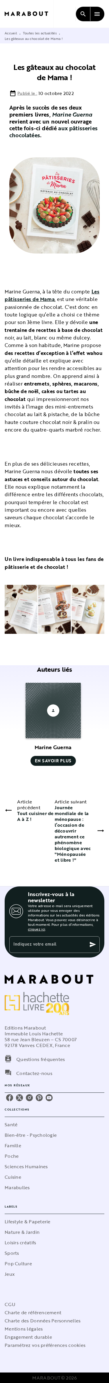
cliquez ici (36, 929)
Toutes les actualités (40, 33)
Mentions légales (24, 1328)
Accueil (11, 33)
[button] (53, 724)
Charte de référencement (33, 1312)
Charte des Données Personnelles (43, 1320)
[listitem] (10, 1098)
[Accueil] (29, 14)
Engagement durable (28, 1336)
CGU (10, 1304)
